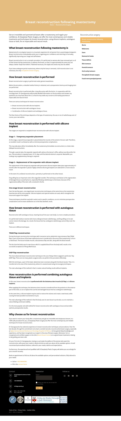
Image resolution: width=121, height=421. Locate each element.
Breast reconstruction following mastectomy (92, 40)
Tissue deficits (86, 60)
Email (38, 374)
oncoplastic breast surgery (30, 70)
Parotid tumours (87, 67)
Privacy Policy (22, 410)
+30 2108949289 (18, 380)
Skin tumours (86, 64)
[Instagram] (64, 376)
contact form (22, 364)
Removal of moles (88, 56)
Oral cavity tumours (88, 71)
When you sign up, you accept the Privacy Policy (46, 383)
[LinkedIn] (77, 376)
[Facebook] (69, 376)
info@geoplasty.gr (19, 386)
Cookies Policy (31, 410)
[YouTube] (73, 376)
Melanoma (85, 49)
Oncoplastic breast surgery (91, 75)
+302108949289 (22, 361)
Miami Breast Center (44, 335)
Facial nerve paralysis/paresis (91, 78)
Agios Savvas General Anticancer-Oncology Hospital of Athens (31, 331)
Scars (83, 52)
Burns (84, 45)
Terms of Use (13, 410)
